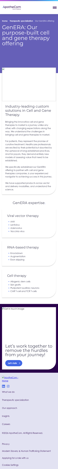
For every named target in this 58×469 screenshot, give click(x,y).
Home (5, 21)
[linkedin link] (3, 387)
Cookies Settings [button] (10, 465)
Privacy (6, 444)
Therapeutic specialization (21, 21)
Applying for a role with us (15, 458)
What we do (8, 392)
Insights (5, 416)
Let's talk (12, 363)
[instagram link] (8, 387)
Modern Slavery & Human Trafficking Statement (26, 451)
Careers (6, 424)
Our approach (9, 408)
